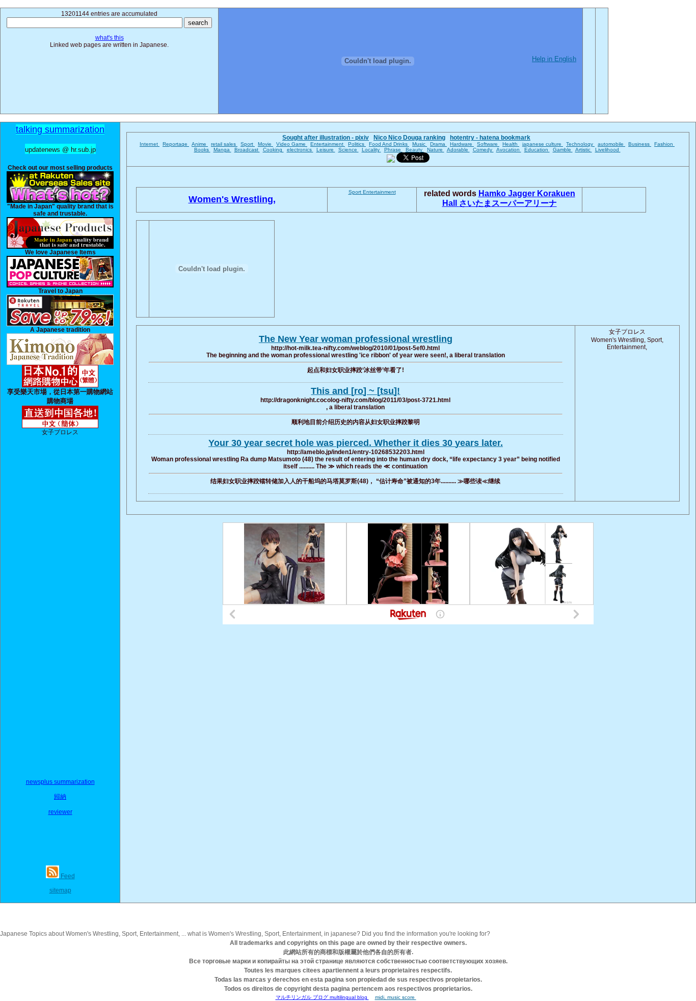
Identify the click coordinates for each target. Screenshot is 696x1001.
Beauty (415, 149)
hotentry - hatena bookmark (490, 137)
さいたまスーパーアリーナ (508, 203)
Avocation (508, 149)
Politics (357, 144)
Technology (580, 144)
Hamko (493, 193)
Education (537, 149)
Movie (265, 144)
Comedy (483, 149)
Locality (371, 149)
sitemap (60, 890)
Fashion (664, 144)
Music (419, 144)
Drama (438, 144)
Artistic (583, 149)
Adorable (458, 149)
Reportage (176, 144)
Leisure (325, 149)
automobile (611, 144)
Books (202, 149)
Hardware (462, 144)
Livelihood (608, 149)
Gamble (563, 149)
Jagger (522, 193)
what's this (109, 37)
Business (639, 144)
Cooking (273, 149)
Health (510, 144)
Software (488, 144)
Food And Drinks (389, 144)
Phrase (393, 149)
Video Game (291, 144)
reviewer (60, 811)
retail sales (224, 144)
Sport (247, 144)
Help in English (554, 59)
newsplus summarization (60, 781)
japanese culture (542, 144)
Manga (222, 149)
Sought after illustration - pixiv (325, 137)
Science (348, 149)
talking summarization (60, 129)
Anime (200, 144)
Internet (149, 144)
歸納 (60, 796)
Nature (435, 149)
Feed (67, 876)
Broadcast (247, 149)
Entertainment (327, 144)
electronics (300, 149)
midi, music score (395, 997)
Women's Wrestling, (232, 199)
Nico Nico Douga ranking (409, 137)
